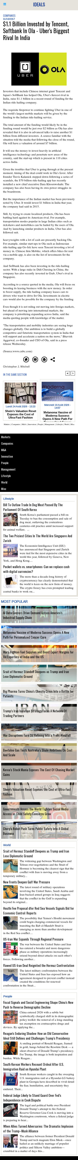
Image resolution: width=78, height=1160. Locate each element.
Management (8, 469)
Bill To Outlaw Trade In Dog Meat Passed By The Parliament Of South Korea (33, 507)
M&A (3, 450)
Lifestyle (6, 476)
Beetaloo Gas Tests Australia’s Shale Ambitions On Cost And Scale (37, 752)
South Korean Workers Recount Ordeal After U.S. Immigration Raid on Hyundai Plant (33, 1066)
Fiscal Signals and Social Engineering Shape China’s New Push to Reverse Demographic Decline (38, 1004)
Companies (7, 443)
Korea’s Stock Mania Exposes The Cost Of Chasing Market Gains (39, 772)
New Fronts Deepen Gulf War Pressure (26, 882)
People (5, 463)
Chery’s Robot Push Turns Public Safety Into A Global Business (36, 831)
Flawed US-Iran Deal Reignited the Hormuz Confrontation (38, 965)
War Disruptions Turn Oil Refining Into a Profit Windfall (37, 735)
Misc (3, 489)
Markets (5, 437)
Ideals (39, 4)
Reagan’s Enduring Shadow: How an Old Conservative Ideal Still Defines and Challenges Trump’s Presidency (36, 1036)
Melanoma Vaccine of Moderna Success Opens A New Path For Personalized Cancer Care (36, 635)
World (4, 482)
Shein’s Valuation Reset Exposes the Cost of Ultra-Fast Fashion (37, 792)
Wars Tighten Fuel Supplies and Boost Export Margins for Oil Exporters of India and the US (38, 654)
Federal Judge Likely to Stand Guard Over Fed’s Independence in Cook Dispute (32, 1097)
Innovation (7, 456)
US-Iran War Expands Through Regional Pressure (33, 939)
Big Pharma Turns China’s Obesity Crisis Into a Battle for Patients (38, 693)
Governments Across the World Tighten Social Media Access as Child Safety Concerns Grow (36, 811)
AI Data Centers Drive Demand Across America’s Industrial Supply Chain (32, 615)
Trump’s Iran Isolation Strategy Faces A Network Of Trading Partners (35, 713)
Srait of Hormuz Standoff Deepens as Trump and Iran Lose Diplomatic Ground (36, 674)
